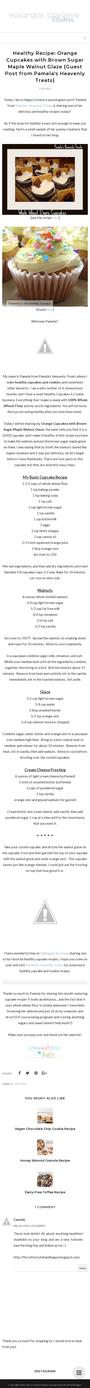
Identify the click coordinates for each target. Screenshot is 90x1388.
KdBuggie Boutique (54, 953)
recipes (21, 1083)
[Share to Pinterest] (36, 1073)
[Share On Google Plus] (44, 1073)
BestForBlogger (73, 1384)
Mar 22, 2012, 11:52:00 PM (29, 1225)
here (55, 218)
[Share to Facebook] (19, 1073)
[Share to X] (27, 1073)
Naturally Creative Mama (34, 1384)
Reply (83, 1268)
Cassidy (19, 1219)
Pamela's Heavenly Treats (33, 106)
